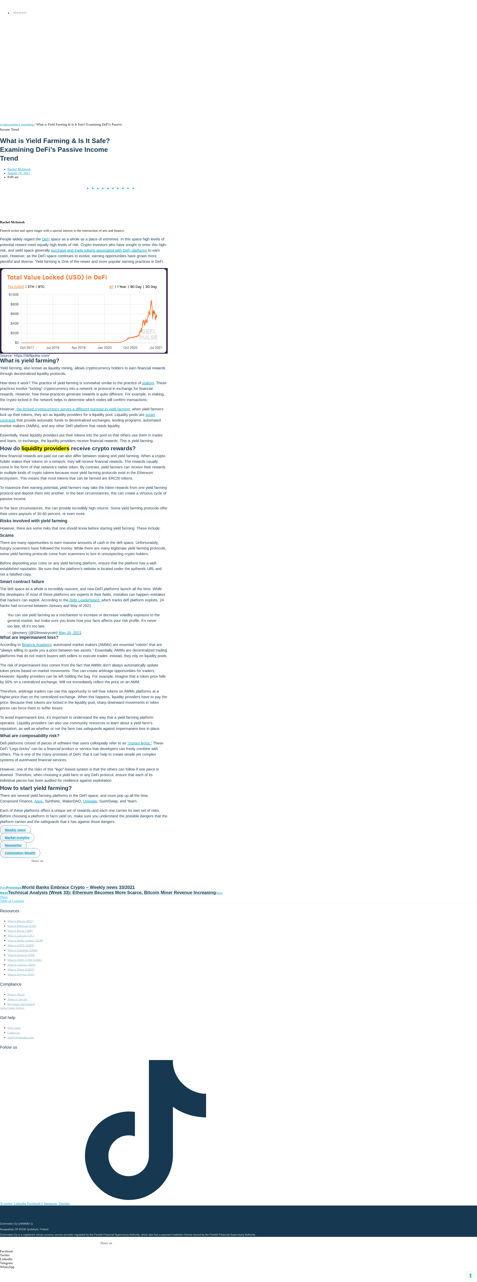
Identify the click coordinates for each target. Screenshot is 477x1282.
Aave (38, 801)
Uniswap (90, 801)
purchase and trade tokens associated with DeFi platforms (99, 250)
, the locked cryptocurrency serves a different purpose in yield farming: (72, 409)
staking (148, 383)
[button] (106, 1251)
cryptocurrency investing (17, 124)
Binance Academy (36, 645)
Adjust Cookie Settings (12, 1007)
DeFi (46, 239)
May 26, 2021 (70, 633)
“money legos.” (139, 743)
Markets (20, 13)
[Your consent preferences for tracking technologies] (470, 1275)
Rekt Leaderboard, (85, 600)
